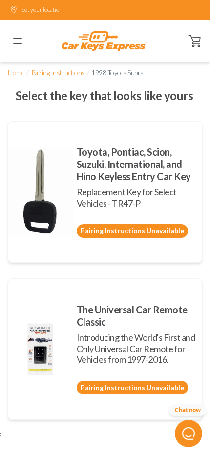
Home (16, 72)
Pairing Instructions (58, 72)
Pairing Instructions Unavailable (132, 231)
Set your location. (42, 9)
